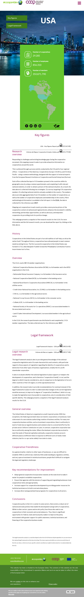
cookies (18, 581)
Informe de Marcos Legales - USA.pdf (47, 352)
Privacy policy (53, 584)
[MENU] (79, 3)
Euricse (67, 177)
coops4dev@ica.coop (17, 561)
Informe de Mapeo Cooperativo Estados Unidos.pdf (42, 152)
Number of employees (40, 61)
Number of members (40, 70)
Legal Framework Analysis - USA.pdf (47, 346)
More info (11, 594)
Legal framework (14, 25)
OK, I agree (70, 592)
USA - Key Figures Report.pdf (49, 146)
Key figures (12, 18)
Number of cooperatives (41, 52)
